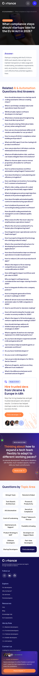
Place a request (18, 671)
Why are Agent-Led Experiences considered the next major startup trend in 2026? (21, 281)
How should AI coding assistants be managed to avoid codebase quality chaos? (18, 213)
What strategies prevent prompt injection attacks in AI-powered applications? (20, 194)
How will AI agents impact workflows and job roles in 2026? (20, 274)
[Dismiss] (35, 653)
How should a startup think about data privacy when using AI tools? (19, 125)
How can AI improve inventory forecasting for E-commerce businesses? (20, 182)
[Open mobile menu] (34, 3)
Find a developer (13, 415)
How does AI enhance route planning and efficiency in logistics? (20, 176)
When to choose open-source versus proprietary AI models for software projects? (19, 162)
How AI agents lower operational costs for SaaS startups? (20, 233)
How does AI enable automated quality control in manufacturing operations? (19, 200)
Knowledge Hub (7, 614)
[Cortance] (9, 3)
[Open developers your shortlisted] (28, 3)
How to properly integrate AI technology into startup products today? (20, 239)
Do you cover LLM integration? (16, 355)
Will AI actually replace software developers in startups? (17, 113)
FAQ (3, 607)
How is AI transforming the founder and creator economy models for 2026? (19, 313)
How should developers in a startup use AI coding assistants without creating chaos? (20, 99)
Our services (6, 594)
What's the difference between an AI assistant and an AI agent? (18, 372)
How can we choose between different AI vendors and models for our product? (20, 131)
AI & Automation (7, 11)
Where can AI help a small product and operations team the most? (19, 107)
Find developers (7, 598)
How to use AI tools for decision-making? (20, 308)
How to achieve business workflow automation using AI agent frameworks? (20, 170)
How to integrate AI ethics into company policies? (20, 288)
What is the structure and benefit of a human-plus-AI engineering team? (19, 227)
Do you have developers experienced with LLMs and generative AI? (20, 340)
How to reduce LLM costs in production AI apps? (20, 260)
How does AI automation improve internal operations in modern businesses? (20, 253)
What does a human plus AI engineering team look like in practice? (19, 119)
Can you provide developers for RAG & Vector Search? (19, 360)
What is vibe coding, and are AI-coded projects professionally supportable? (19, 188)
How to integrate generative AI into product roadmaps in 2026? (18, 295)
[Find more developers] (21, 423)
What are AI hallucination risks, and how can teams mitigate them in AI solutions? (20, 155)
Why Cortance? (7, 591)
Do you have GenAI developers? (16, 351)
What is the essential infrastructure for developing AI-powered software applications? (19, 246)
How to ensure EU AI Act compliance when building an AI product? (20, 137)
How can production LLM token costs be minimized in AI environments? (20, 149)
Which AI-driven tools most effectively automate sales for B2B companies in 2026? (19, 302)
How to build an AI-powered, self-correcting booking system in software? (20, 206)
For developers (7, 587)
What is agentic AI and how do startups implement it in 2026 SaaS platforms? (19, 334)
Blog (3, 611)
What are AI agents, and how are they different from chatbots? (19, 366)
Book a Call (18, 471)
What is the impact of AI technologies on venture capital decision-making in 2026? (20, 319)
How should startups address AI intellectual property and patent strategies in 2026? (17, 326)
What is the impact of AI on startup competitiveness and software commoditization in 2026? (18, 267)
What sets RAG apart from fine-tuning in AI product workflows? (20, 143)
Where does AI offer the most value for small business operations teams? (19, 221)
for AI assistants (7, 618)
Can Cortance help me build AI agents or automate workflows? (20, 346)
